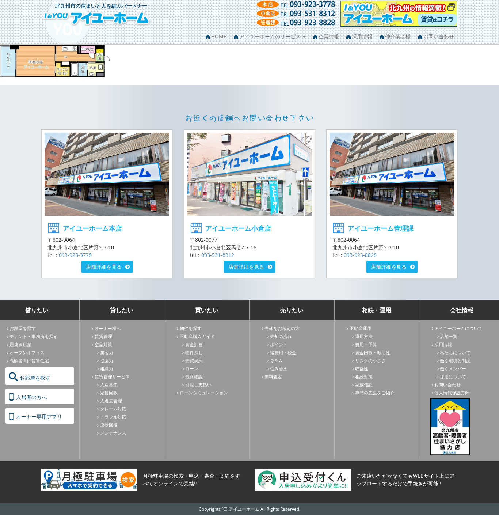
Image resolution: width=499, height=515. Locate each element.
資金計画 (194, 344)
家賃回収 (109, 393)
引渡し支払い (198, 385)
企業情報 (329, 36)
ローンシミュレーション (204, 393)
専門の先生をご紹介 (375, 393)
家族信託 (364, 385)
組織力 (106, 369)
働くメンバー (453, 369)
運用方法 (364, 336)
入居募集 (109, 385)
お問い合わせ (438, 36)
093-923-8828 (360, 254)
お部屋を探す (22, 328)
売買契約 (194, 360)
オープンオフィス (27, 352)
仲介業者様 (398, 36)
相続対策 (364, 377)
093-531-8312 (217, 254)
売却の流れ (281, 336)
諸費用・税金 (283, 352)
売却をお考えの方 (282, 328)
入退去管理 (111, 401)
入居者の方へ (31, 397)
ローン (191, 369)
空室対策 (103, 344)
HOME (218, 36)
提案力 (106, 360)
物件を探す (191, 328)
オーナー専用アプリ (39, 416)
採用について (453, 377)
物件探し (194, 352)
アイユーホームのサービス (270, 36)
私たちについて (455, 352)
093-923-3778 (75, 254)
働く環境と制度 (455, 360)
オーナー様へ (108, 328)
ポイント (278, 344)
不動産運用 (361, 328)
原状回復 (109, 425)
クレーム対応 (113, 409)
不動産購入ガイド (197, 336)
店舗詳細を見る (104, 266)
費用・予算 (366, 344)
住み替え (278, 369)
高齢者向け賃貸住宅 (29, 360)
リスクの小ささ (370, 360)
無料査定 (273, 377)
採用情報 (362, 36)
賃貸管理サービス (112, 377)
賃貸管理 (103, 336)
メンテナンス (113, 433)
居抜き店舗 (20, 344)
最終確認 (194, 377)
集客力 (106, 352)
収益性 (361, 369)
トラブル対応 (113, 417)
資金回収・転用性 (372, 352)
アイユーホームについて (458, 328)
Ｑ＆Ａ (276, 360)
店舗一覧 (448, 336)
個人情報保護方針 (451, 393)
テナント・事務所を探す (33, 336)
